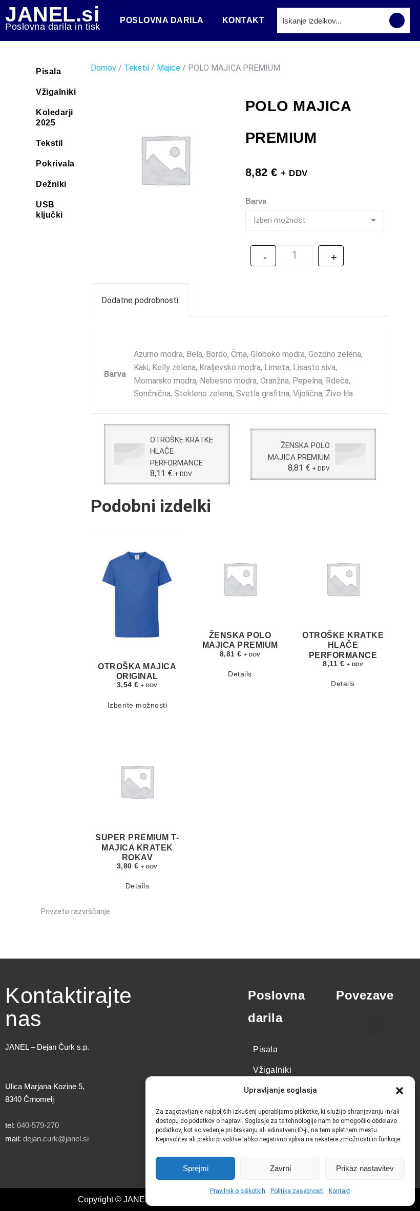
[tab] (140, 300)
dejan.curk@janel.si (56, 1138)
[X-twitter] (46, 1168)
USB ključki (49, 209)
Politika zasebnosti (297, 1191)
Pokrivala (55, 163)
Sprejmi (195, 1168)
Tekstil (49, 143)
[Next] (382, 454)
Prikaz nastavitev (365, 1168)
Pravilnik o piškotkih (237, 1191)
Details (240, 674)
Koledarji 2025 (54, 117)
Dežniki (51, 184)
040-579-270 (38, 1125)
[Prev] (97, 454)
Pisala (48, 71)
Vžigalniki (56, 92)
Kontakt (339, 1191)
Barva (255, 201)
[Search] (397, 20)
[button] (399, 1091)
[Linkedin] (102, 1168)
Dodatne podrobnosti (139, 300)
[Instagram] (74, 1168)
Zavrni (280, 1168)
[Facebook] (18, 1168)
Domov (103, 68)
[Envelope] (130, 1168)
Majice (168, 68)
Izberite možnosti (137, 705)
